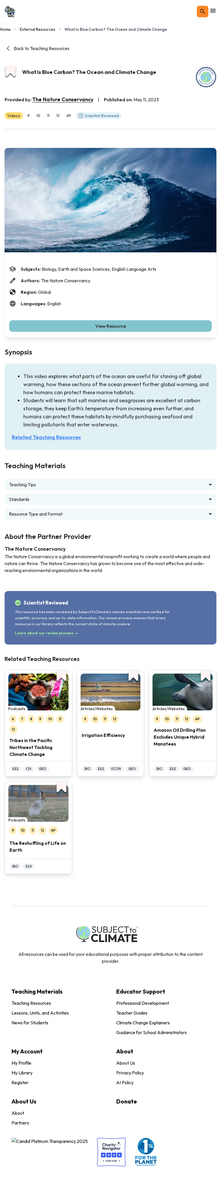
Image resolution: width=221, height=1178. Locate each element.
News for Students (30, 1022)
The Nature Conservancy (62, 99)
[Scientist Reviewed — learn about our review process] (206, 77)
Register (20, 1082)
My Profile (21, 1063)
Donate (126, 1101)
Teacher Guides (131, 1013)
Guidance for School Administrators (151, 1032)
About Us (125, 1063)
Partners (20, 1123)
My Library (22, 1073)
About (18, 1113)
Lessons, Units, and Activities (40, 1013)
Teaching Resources (31, 1003)
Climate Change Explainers (143, 1022)
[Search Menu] (202, 11)
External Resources (37, 29)
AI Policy (125, 1082)
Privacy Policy (130, 1073)
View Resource (110, 326)
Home (5, 29)
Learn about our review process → (46, 633)
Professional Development (142, 1003)
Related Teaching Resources (46, 437)
